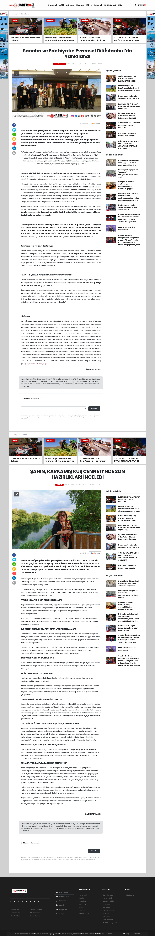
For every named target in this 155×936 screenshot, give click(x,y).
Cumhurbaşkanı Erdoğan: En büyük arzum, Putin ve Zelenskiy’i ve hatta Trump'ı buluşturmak (129, 218)
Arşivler (62, 905)
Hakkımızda (15, 910)
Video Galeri (64, 896)
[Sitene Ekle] (39, 901)
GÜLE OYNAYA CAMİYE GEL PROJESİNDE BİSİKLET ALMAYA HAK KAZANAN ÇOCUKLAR (128, 144)
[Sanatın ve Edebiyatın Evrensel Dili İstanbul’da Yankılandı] (56, 94)
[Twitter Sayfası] (15, 901)
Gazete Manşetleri (110, 922)
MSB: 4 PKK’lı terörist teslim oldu (127, 228)
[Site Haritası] (35, 901)
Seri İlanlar (106, 916)
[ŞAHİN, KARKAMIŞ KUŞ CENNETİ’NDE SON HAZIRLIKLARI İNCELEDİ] (56, 519)
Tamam (136, 934)
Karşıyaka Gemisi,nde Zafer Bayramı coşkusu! (128, 97)
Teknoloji (98, 5)
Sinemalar (106, 913)
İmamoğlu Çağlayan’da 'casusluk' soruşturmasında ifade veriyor (128, 173)
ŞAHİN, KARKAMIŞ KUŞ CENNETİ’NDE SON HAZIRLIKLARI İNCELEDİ (127, 78)
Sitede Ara (130, 895)
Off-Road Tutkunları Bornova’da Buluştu (127, 134)
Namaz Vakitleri (108, 901)
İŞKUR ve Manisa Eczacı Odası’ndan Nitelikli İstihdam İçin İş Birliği (128, 115)
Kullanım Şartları (36, 910)
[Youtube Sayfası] (23, 901)
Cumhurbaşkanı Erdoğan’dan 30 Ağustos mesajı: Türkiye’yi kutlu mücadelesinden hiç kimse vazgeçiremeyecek (129, 240)
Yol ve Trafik (107, 898)
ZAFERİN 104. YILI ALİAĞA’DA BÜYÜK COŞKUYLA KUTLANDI (129, 125)
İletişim (61, 914)
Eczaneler (106, 904)
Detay (126, 934)
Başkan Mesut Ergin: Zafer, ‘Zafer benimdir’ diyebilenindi (128, 207)
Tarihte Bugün (108, 910)
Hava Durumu (108, 895)
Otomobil (52, 5)
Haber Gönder (35, 916)
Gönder (94, 408)
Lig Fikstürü (107, 907)
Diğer (120, 5)
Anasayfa (15, 14)
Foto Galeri (63, 892)
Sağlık (61, 5)
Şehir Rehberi (108, 919)
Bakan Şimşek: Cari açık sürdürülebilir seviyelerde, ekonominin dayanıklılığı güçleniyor (128, 197)
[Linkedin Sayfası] (27, 901)
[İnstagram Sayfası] (19, 901)
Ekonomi (80, 5)
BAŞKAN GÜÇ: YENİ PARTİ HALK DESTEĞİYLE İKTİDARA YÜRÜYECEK (129, 106)
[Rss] (31, 901)
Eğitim (89, 5)
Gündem (70, 5)
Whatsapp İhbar (36, 913)
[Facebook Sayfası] (11, 901)
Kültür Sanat (110, 5)
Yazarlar (62, 901)
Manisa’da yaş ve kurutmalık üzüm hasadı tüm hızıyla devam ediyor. (129, 88)
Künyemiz (63, 909)
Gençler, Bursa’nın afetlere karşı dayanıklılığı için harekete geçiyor (126, 185)
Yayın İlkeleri (15, 913)
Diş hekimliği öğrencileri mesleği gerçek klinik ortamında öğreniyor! (128, 162)
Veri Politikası (15, 916)
